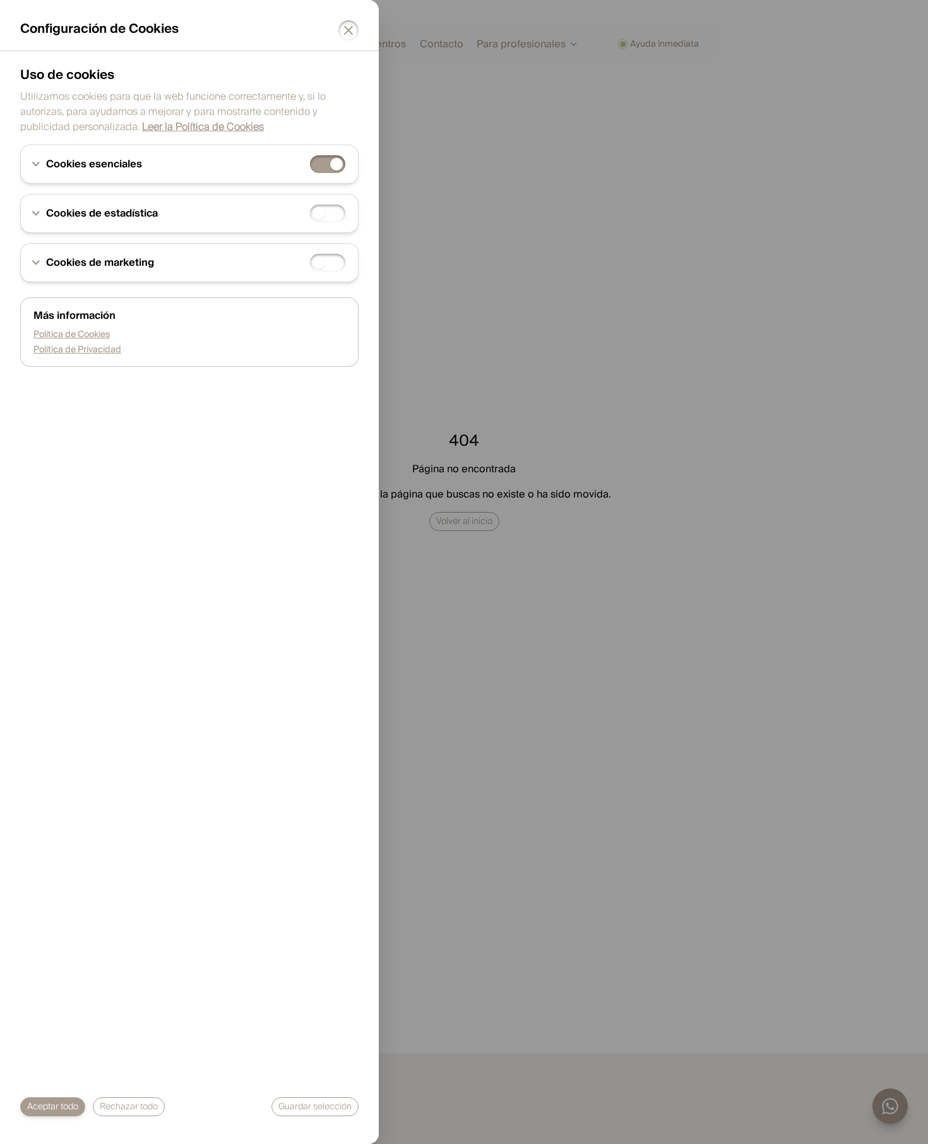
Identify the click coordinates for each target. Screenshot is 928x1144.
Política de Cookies (71, 334)
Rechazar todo (129, 1106)
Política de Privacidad (77, 349)
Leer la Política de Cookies (203, 127)
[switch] (327, 164)
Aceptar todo (52, 1106)
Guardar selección (315, 1106)
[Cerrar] (348, 30)
